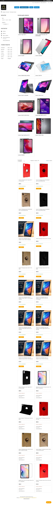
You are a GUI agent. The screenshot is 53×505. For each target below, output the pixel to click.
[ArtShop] (3, 7)
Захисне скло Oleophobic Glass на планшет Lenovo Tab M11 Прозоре (42, 358)
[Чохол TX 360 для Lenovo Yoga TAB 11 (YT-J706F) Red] (26, 170)
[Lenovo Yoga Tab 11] (26, 25)
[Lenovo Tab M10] (43, 46)
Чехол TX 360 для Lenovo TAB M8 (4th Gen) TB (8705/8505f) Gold (25, 210)
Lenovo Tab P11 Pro (39, 95)
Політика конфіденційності (32, 497)
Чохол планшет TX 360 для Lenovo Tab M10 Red (43, 419)
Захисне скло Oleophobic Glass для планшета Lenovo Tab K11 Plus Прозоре (26, 358)
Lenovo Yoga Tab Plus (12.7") (24, 135)
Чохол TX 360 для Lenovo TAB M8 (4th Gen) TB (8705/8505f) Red (42, 180)
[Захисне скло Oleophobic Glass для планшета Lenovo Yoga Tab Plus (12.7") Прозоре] (43, 318)
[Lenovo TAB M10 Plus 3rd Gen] (26, 66)
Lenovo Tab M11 (21, 155)
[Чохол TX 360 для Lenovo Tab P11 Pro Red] (43, 229)
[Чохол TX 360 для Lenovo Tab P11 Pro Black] (43, 258)
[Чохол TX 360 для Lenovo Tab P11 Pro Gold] (26, 258)
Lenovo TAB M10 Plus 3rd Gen (24, 75)
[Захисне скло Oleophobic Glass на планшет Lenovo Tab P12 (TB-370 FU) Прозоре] (43, 288)
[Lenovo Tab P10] (43, 66)
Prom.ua (31, 496)
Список (50, 160)
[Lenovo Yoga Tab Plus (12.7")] (26, 126)
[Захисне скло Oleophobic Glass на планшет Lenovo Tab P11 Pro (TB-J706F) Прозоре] (26, 288)
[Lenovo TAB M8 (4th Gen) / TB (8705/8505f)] (43, 25)
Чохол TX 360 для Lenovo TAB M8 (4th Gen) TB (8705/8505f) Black (42, 210)
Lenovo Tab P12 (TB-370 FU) (23, 115)
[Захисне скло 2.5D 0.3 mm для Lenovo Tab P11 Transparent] (26, 471)
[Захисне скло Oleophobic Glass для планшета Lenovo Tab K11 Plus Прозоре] (26, 348)
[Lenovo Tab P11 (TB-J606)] (26, 86)
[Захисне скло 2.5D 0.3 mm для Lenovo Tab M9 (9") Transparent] (43, 377)
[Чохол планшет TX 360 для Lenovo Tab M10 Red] (43, 409)
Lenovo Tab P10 (39, 75)
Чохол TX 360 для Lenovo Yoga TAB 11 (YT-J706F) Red (25, 180)
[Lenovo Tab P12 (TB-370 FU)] (26, 106)
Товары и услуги (24, 7)
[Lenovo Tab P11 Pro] (43, 86)
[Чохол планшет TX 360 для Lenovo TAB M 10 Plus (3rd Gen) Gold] (43, 440)
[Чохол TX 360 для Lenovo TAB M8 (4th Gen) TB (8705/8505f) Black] (43, 200)
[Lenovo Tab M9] (26, 46)
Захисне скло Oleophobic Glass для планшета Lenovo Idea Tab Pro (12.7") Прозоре (25, 328)
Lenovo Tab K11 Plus (39, 135)
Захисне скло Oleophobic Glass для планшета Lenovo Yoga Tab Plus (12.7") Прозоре (43, 328)
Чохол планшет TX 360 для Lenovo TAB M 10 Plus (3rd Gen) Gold (43, 450)
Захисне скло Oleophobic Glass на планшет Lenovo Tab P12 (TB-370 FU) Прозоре (42, 298)
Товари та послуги (5, 12)
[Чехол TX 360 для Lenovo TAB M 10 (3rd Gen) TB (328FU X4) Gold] (26, 440)
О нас (31, 7)
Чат (49, 502)
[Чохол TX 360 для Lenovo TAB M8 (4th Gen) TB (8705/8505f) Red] (43, 170)
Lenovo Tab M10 (39, 55)
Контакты (37, 7)
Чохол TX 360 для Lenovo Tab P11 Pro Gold (25, 268)
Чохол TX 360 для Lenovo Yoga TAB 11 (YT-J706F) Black (25, 388)
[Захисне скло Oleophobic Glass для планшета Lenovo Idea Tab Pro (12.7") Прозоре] (26, 318)
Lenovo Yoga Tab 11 (22, 34)
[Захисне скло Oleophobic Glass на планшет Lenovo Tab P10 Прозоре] (26, 229)
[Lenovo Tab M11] (26, 146)
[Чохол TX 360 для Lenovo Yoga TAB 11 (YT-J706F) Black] (26, 377)
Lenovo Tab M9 (21, 55)
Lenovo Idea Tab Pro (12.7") (41, 115)
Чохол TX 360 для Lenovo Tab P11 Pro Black (42, 268)
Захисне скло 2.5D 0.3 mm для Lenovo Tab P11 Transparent (26, 481)
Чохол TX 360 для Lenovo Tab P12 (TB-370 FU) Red (43, 481)
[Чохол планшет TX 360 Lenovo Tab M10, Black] (26, 409)
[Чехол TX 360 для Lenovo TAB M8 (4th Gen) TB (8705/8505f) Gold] (26, 200)
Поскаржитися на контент (24, 497)
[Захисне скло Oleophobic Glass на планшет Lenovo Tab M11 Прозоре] (43, 348)
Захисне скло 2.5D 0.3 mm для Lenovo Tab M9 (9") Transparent (43, 388)
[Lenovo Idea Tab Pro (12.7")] (43, 106)
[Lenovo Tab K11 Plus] (43, 126)
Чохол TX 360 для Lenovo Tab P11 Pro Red (43, 238)
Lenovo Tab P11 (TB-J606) (23, 95)
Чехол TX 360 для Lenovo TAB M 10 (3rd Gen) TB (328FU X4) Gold (26, 450)
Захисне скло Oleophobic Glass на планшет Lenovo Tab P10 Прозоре (25, 239)
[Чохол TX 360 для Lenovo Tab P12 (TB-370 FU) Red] (43, 471)
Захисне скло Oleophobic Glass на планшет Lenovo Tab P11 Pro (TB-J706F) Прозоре (26, 298)
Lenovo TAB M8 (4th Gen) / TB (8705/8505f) (41, 35)
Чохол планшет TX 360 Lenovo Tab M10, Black (26, 419)
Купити (21, 188)
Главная (16, 7)
